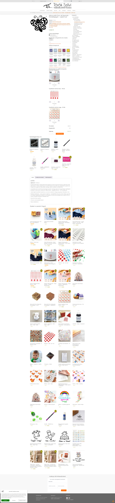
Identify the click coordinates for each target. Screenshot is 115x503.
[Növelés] (59, 83)
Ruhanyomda (63, 24)
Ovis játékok (76, 30)
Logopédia (74, 37)
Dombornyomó (75, 41)
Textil (58, 23)
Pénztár (69, 10)
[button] (46, 16)
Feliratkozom (64, 490)
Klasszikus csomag (78, 23)
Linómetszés (75, 51)
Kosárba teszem (60, 133)
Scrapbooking (75, 46)
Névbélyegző (56, 24)
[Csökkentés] (50, 83)
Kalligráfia (74, 52)
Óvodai (67, 24)
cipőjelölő (75, 18)
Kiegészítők (74, 53)
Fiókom (73, 10)
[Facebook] (67, 498)
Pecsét (60, 24)
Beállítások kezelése (22, 500)
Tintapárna (74, 42)
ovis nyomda (51, 24)
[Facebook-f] (32, 1)
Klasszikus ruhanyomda (47, 12)
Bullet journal (75, 47)
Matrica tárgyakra (77, 28)
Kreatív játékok (75, 56)
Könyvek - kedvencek (76, 54)
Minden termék (49, 10)
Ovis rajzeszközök (77, 31)
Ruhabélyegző (54, 23)
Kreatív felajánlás (77, 34)
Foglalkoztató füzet (77, 57)
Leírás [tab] (32, 177)
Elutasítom (14, 500)
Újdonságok (42, 10)
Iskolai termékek (76, 36)
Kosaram (64, 10)
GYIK (59, 10)
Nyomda (64, 23)
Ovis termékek (33, 12)
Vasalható (68, 23)
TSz (52, 27)
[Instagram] (33, 1)
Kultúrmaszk (75, 60)
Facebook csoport (43, 1)
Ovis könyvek (76, 32)
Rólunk (55, 10)
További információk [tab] (40, 177)
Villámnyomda (77, 20)
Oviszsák (75, 29)
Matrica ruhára (76, 26)
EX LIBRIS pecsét (75, 40)
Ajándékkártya (75, 58)
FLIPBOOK (74, 45)
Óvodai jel (61, 23)
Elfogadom (5, 500)
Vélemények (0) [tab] (48, 177)
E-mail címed (50, 481)
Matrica (74, 43)
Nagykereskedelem (76, 59)
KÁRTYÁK (74, 38)
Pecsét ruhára (39, 12)
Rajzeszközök (75, 49)
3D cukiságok (75, 35)
